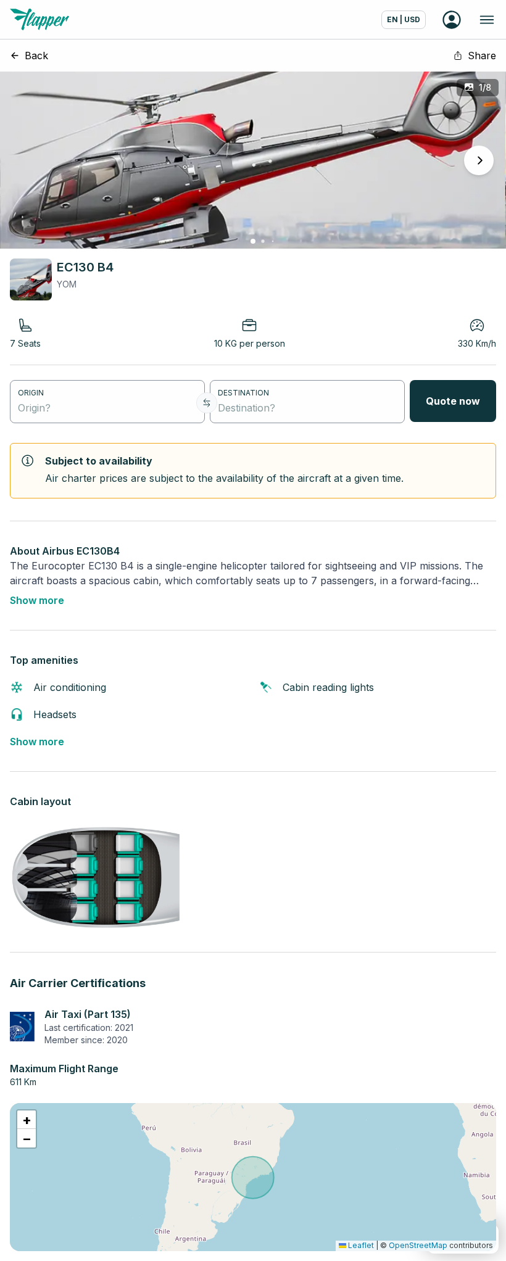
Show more (37, 600)
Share (482, 55)
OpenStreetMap (418, 1245)
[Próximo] (479, 160)
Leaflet (360, 1245)
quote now (453, 401)
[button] (26, 1119)
